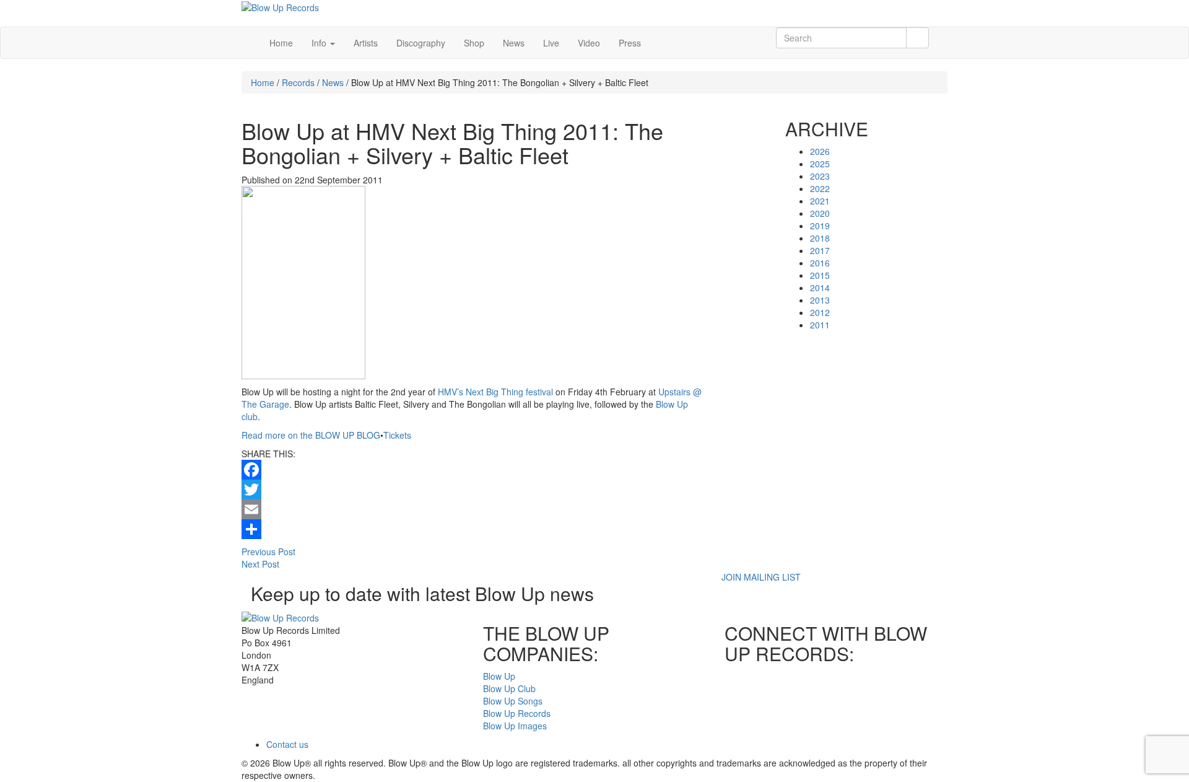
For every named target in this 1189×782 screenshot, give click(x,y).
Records (298, 82)
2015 (820, 275)
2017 (820, 250)
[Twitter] (474, 489)
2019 (820, 225)
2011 (820, 325)
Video (589, 43)
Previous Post (268, 551)
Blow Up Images (515, 725)
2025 (820, 163)
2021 (820, 201)
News (514, 43)
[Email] (474, 509)
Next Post (260, 564)
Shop (474, 43)
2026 (820, 151)
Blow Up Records (517, 713)
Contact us (287, 744)
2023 (820, 176)
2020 (820, 213)
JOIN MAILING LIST (761, 577)
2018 (820, 238)
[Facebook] (474, 470)
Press (630, 43)
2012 (820, 312)
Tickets (397, 435)
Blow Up (499, 676)
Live (551, 43)
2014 (820, 287)
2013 (820, 300)
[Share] (474, 529)
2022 (820, 188)
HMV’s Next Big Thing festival (495, 391)
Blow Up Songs (512, 701)
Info (320, 43)
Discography (420, 43)
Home (281, 43)
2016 (820, 263)
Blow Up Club (509, 688)
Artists (366, 43)
